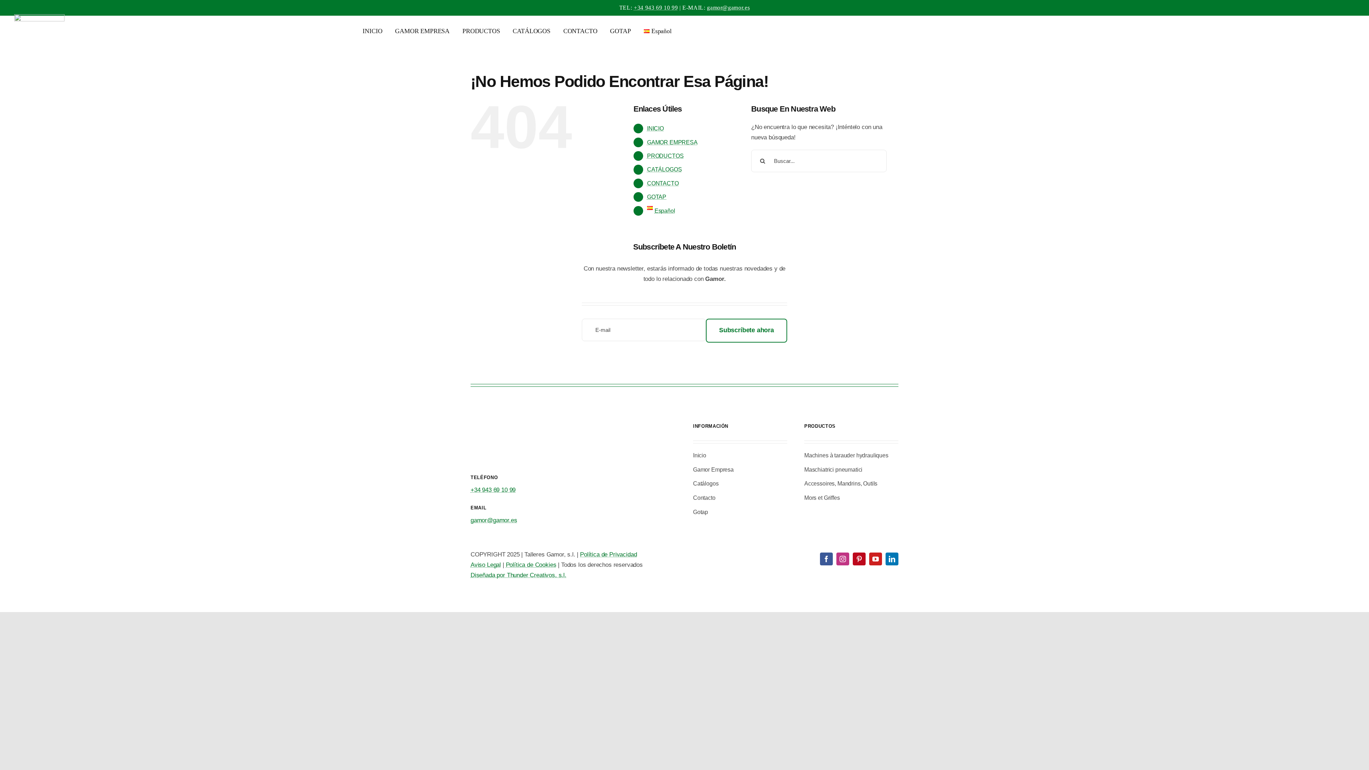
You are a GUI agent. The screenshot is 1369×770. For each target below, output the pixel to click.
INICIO (655, 128)
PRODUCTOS (665, 156)
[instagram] (842, 559)
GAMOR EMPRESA (672, 142)
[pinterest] (859, 559)
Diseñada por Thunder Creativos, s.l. (518, 575)
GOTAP (656, 197)
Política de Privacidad (608, 554)
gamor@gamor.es (728, 8)
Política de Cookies (531, 564)
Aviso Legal (486, 564)
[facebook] (826, 559)
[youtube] (875, 559)
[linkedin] (892, 559)
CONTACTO (663, 183)
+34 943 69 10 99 (656, 8)
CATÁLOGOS (664, 169)
